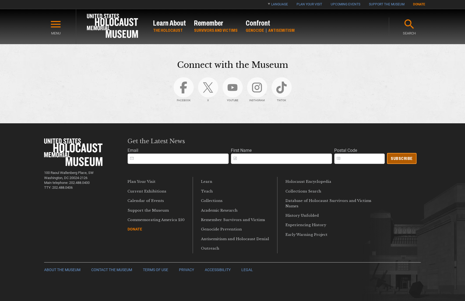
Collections (212, 200)
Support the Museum (386, 4)
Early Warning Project (306, 234)
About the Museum (62, 270)
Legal (247, 270)
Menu (56, 33)
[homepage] (112, 27)
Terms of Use (155, 270)
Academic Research (219, 210)
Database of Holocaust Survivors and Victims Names (328, 203)
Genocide (255, 30)
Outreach (210, 248)
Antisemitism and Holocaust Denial (235, 239)
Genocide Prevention (221, 229)
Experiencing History (306, 225)
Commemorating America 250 (156, 220)
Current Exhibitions (147, 191)
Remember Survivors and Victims (233, 220)
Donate (419, 4)
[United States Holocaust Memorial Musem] (73, 164)
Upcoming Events (345, 4)
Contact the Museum (111, 270)
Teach (207, 191)
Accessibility (218, 270)
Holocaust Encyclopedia (308, 181)
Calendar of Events (146, 200)
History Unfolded (302, 215)
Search (409, 33)
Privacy (186, 270)
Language (279, 4)
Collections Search (303, 191)
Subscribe (402, 158)
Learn (206, 181)
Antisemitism (281, 30)
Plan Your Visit (309, 4)
